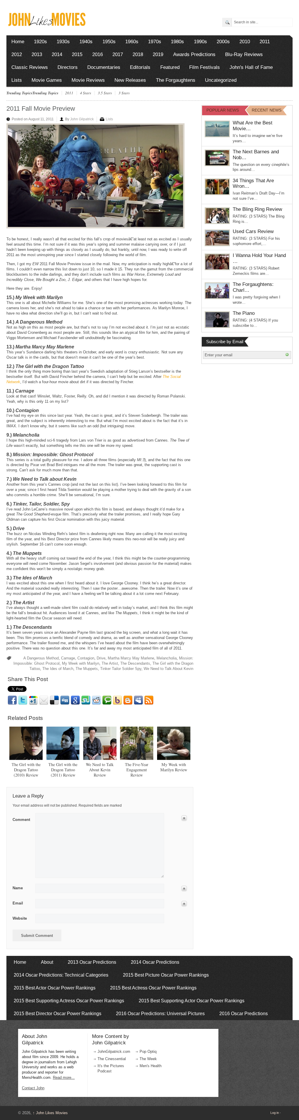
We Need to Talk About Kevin (168, 668)
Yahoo (117, 700)
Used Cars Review (253, 231)
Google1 (33, 700)
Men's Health (150, 1066)
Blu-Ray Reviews (244, 54)
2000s (223, 41)
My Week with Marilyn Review (173, 767)
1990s (200, 41)
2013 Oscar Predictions (92, 962)
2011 (265, 41)
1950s (109, 41)
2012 (16, 54)
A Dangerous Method (41, 658)
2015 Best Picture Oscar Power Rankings (166, 975)
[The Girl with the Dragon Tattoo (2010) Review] (26, 743)
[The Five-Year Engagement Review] (136, 743)
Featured (170, 67)
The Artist (110, 663)
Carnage (68, 658)
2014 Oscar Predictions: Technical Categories (61, 975)
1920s (40, 41)
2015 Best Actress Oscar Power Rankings (153, 987)
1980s (177, 41)
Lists (16, 80)
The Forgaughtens (175, 80)
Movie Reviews (88, 80)
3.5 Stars (105, 93)
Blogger (128, 700)
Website (20, 918)
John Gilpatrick (82, 119)
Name (18, 888)
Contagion (85, 658)
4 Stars (85, 93)
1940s (86, 41)
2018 (138, 54)
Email (43, 700)
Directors (68, 67)
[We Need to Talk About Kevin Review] (100, 743)
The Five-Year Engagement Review (136, 770)
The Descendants (135, 663)
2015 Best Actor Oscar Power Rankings (54, 987)
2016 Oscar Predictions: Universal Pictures (160, 1013)
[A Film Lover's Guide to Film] (46, 24)
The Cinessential (112, 1059)
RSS (149, 700)
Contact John (33, 1088)
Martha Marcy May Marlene (131, 658)
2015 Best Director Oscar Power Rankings (57, 1013)
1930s (63, 41)
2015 (77, 54)
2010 (244, 41)
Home (17, 41)
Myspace (138, 700)
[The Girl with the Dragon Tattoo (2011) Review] (63, 743)
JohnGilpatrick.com (114, 1051)
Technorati (107, 700)
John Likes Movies (50, 1113)
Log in (274, 1112)
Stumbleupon (86, 700)
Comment (21, 818)
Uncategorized (221, 80)
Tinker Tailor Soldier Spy (120, 668)
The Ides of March (57, 668)
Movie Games (47, 80)
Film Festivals (204, 67)
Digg (64, 700)
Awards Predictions (194, 54)
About (47, 962)
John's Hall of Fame (251, 67)
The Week (148, 1059)
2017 (117, 54)
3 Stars (124, 93)
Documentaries (103, 67)
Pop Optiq (148, 1051)
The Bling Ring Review (257, 209)
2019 (158, 54)
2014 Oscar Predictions (155, 962)
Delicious (54, 700)
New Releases (130, 80)
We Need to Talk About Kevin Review (100, 770)
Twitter (22, 700)
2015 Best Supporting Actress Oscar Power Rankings (69, 1000)
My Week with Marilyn (80, 663)
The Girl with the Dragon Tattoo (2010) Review (26, 770)
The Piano (244, 313)
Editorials (140, 67)
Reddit (96, 700)
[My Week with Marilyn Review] (173, 743)
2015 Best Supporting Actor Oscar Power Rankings (191, 1000)
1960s (131, 41)
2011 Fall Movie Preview (40, 108)
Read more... (64, 1077)
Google (75, 700)
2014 (57, 54)
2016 (97, 54)
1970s (154, 41)
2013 (37, 54)
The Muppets (87, 668)
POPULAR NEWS (222, 110)
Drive (101, 658)
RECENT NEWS (266, 110)
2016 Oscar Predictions (243, 1013)
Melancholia (167, 658)
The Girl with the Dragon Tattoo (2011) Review (62, 770)
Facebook (12, 700)
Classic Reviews (29, 67)
